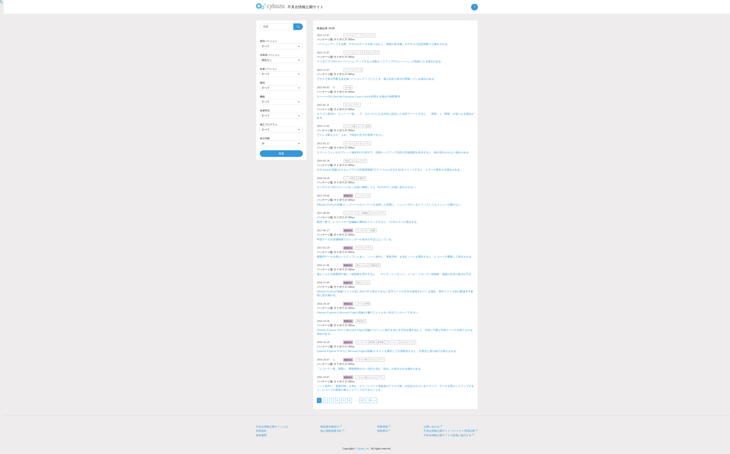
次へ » (372, 400)
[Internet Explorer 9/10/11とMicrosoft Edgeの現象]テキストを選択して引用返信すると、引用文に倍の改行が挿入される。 (388, 351)
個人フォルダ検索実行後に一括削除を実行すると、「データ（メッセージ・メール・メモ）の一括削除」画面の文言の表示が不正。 (395, 274)
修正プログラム (268, 124)
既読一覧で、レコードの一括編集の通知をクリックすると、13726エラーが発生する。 (368, 222)
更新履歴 (261, 435)
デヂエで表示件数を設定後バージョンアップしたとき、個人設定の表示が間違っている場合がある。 (377, 79)
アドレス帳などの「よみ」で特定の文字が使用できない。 (351, 135)
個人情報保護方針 (331, 430)
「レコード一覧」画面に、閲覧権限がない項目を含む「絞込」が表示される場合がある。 (370, 368)
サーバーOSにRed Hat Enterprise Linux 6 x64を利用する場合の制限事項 (358, 96)
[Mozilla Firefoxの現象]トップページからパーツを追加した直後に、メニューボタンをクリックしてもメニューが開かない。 (390, 204)
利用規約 (261, 430)
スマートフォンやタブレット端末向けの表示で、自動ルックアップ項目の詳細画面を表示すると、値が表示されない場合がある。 (394, 152)
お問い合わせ (432, 426)
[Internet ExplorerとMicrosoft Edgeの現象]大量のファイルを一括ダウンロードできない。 (369, 312)
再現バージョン (268, 41)
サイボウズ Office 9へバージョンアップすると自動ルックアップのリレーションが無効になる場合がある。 (380, 61)
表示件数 (265, 138)
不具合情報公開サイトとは (272, 426)
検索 (281, 153)
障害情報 (382, 426)
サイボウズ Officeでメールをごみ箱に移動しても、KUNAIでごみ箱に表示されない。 (367, 187)
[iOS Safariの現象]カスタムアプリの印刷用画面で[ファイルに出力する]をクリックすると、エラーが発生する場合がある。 (390, 169)
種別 (262, 82)
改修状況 (265, 110)
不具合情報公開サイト (305, 7)
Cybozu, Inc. (363, 448)
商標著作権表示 (329, 426)
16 (361, 400)
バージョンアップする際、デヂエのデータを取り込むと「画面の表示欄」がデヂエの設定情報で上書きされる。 (383, 44)
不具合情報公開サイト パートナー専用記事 (449, 430)
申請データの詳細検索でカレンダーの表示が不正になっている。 (355, 239)
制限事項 (382, 430)
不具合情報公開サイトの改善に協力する (447, 435)
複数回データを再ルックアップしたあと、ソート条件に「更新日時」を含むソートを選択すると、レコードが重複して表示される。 (395, 256)
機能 (262, 96)
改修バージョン (268, 68)
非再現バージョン (270, 55)
